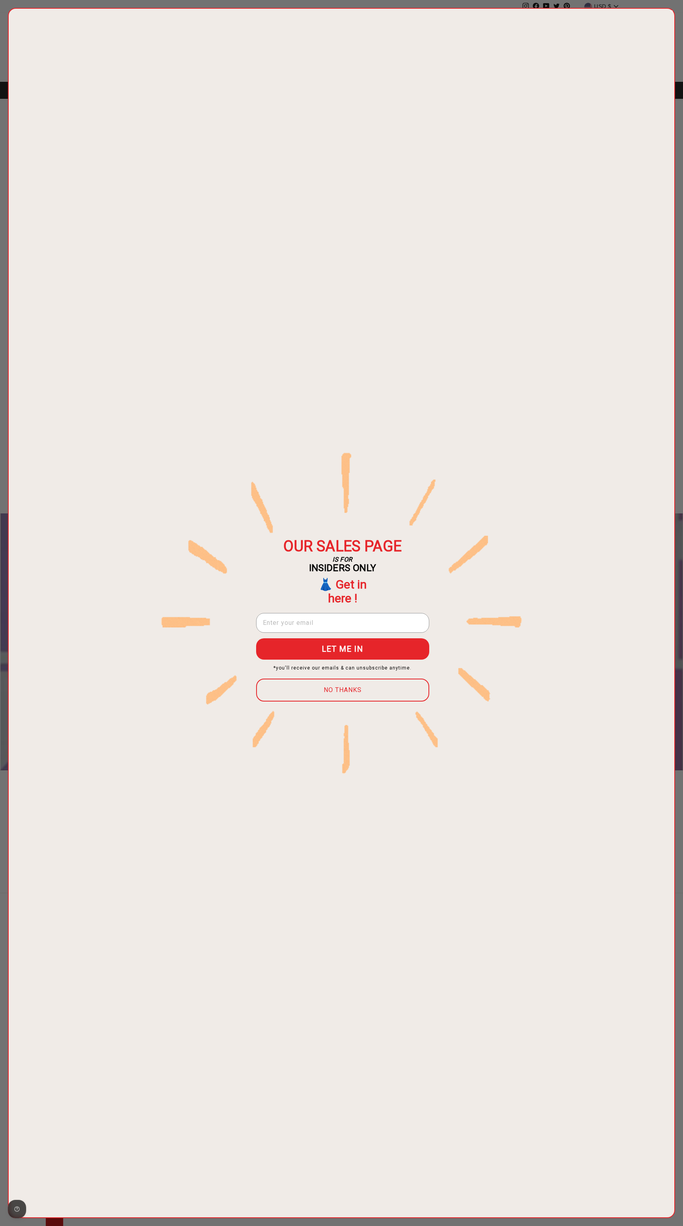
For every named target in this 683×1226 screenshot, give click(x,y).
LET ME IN (342, 649)
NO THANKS (343, 690)
